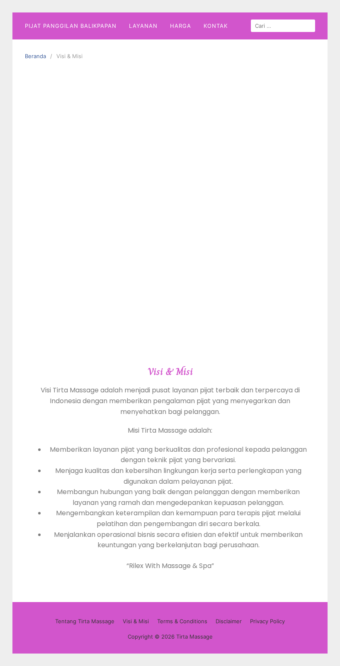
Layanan (143, 25)
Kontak (216, 25)
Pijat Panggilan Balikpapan (71, 25)
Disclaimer (229, 621)
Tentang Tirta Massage (84, 621)
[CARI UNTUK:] (283, 26)
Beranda (35, 56)
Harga (180, 25)
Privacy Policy (267, 621)
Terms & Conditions (182, 621)
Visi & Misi (136, 621)
